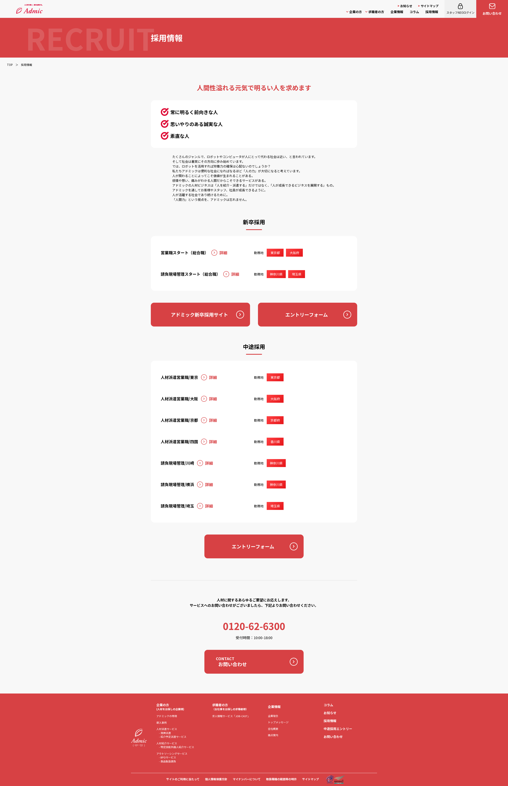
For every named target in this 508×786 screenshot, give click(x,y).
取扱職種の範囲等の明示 (281, 779)
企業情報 (397, 11)
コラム (414, 11)
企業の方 (355, 11)
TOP (10, 65)
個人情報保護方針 (216, 779)
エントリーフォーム (306, 314)
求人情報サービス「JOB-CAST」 (231, 716)
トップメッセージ (278, 722)
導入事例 (161, 722)
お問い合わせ (492, 13)
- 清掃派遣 (165, 733)
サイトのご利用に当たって (182, 779)
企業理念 (273, 716)
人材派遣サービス (166, 729)
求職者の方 (376, 11)
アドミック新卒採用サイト (199, 314)
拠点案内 (273, 735)
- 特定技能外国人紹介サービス (176, 747)
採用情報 (431, 11)
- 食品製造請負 (167, 761)
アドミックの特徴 (166, 716)
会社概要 (273, 729)
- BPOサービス (167, 757)
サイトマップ (430, 6)
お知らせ (406, 6)
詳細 (223, 252)
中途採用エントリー (338, 728)
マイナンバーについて (247, 779)
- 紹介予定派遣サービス (172, 737)
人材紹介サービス (166, 743)
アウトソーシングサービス (171, 753)
